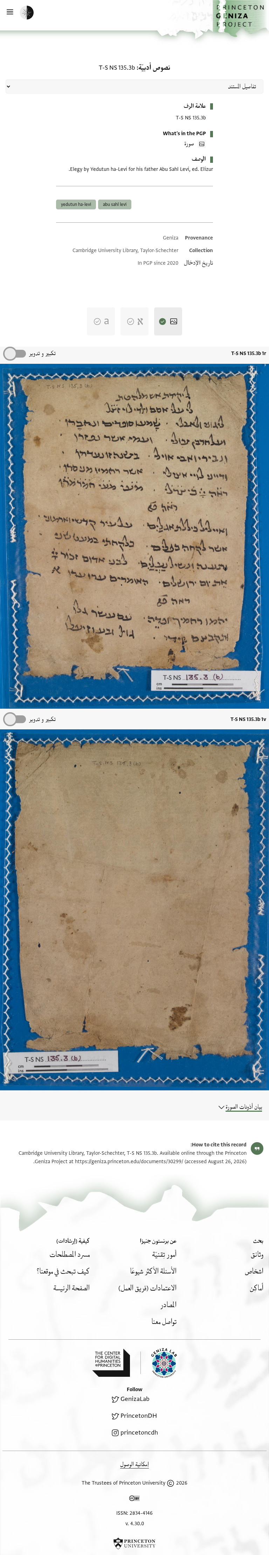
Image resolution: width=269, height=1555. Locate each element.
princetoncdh (139, 1433)
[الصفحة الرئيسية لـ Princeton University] (134, 1543)
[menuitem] (257, 1255)
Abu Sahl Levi (114, 204)
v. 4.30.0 (134, 1523)
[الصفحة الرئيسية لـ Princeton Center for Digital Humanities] (111, 1363)
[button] (241, 18)
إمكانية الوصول (134, 1464)
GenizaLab (135, 1399)
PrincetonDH (138, 1416)
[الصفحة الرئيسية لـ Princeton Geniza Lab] (158, 1363)
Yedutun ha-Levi (76, 204)
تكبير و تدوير (42, 353)
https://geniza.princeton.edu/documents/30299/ (129, 1161)
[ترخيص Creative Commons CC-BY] (134, 1499)
